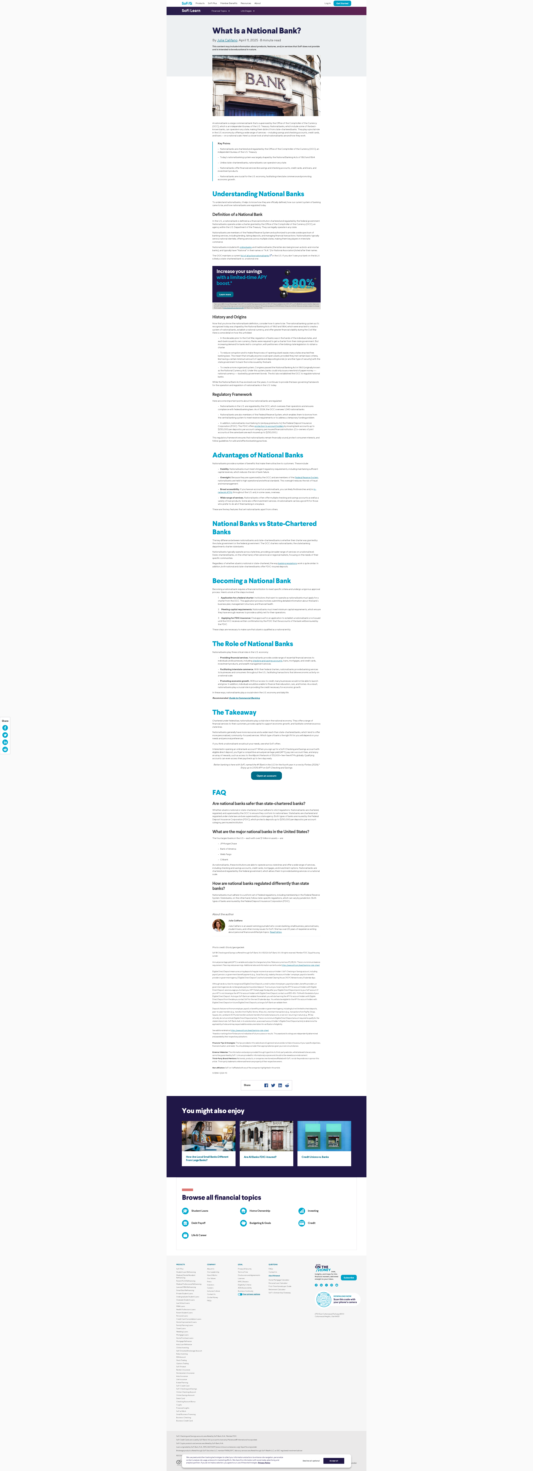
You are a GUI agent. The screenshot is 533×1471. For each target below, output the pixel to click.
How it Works (212, 1275)
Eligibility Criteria (244, 1285)
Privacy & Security (245, 1269)
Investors (210, 1285)
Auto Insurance (182, 1376)
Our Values (211, 1278)
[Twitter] (273, 1085)
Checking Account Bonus (186, 1402)
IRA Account (181, 1357)
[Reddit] (287, 1085)
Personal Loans (182, 1316)
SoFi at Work (181, 1411)
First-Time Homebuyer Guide (280, 1286)
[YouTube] (336, 1285)
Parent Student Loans (184, 1313)
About (257, 3)
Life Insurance (181, 1379)
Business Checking (183, 1417)
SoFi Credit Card (182, 1386)
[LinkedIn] (280, 1085)
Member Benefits (228, 3)
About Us (210, 1269)
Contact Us (211, 1294)
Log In (328, 3)
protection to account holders (269, 426)
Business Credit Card (184, 1421)
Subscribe (349, 1277)
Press (209, 1282)
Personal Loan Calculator (278, 1283)
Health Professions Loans (186, 1309)
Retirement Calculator (277, 1289)
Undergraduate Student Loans (187, 1297)
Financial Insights (182, 1408)
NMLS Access (243, 1282)
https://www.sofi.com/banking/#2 (233, 308)
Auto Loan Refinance (184, 1344)
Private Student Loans (184, 1293)
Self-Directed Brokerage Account (189, 1351)
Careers (210, 1288)
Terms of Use (243, 1272)
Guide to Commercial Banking (244, 698)
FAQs (209, 1301)
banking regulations (287, 563)
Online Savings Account (185, 1395)
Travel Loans (181, 1328)
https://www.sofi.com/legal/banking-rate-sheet (301, 965)
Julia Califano (227, 40)
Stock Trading (181, 1360)
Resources (246, 3)
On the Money (212, 1297)
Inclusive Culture (213, 1291)
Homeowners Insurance (185, 1373)
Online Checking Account (186, 1392)
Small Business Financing (186, 1414)
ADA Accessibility (245, 1288)
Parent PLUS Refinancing (185, 1281)
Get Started (342, 3)
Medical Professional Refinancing (188, 1284)
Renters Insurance (183, 1370)
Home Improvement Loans (186, 1322)
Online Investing (182, 1348)
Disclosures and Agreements (249, 1275)
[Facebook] (266, 1085)
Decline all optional (311, 1461)
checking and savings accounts (267, 660)
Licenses (241, 1278)
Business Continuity (245, 1291)
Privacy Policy (264, 1463)
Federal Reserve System (306, 477)
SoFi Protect (181, 1367)
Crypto (179, 1405)
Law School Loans (183, 1303)
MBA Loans (180, 1306)
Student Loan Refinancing (186, 1272)
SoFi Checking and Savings (186, 1389)
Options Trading (182, 1363)
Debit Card (180, 1398)
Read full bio (276, 932)
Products (200, 3)
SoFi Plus (212, 3)
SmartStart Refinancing (185, 1290)
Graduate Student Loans (185, 1300)
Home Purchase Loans (184, 1338)
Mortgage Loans (182, 1335)
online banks (246, 247)
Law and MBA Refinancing (186, 1287)
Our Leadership (213, 1272)
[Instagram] (331, 1285)
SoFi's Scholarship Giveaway (280, 1293)
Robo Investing (182, 1354)
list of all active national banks (255, 255)
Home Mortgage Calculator (279, 1280)
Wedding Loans (182, 1332)
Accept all (334, 1461)
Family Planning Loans (184, 1325)
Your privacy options (251, 1294)
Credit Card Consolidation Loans (188, 1319)
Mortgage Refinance (184, 1341)
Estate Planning (182, 1383)
